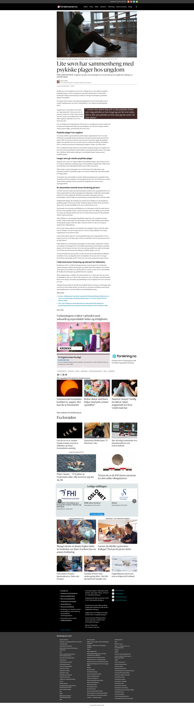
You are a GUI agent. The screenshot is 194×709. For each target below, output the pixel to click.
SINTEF (116, 652)
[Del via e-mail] (66, 374)
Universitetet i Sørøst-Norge (121, 687)
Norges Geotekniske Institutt (94, 674)
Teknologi (111, 7)
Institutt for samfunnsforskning (67, 679)
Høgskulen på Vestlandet (66, 674)
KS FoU (61, 681)
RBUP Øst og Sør (119, 643)
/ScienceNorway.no (121, 600)
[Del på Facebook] (58, 374)
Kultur (86, 7)
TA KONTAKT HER (63, 360)
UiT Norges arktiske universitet (122, 674)
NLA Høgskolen (91, 639)
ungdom (71, 371)
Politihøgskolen (119, 639)
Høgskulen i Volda (64, 672)
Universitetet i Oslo (119, 683)
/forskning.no (119, 593)
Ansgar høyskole (64, 639)
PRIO (116, 641)
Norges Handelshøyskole (93, 676)
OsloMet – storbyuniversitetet (94, 697)
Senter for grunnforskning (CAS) (123, 654)
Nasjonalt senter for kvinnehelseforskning (97, 661)
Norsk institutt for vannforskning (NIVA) (97, 695)
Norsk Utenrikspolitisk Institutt (95, 691)
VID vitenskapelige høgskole (122, 696)
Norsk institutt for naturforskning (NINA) (97, 693)
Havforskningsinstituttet (66, 666)
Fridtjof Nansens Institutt (66, 662)
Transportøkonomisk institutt (122, 672)
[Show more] (83, 367)
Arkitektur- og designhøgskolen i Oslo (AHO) (71, 641)
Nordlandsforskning (92, 671)
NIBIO (61, 693)
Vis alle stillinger (97, 514)
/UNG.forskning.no (121, 597)
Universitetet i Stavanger (121, 685)
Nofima (89, 667)
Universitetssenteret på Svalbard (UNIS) (124, 689)
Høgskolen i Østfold (64, 670)
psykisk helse (62, 371)
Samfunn (103, 7)
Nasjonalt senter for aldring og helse (96, 657)
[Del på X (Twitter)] (60, 374)
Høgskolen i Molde (64, 668)
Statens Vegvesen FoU (120, 662)
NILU (61, 699)
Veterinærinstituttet (119, 694)
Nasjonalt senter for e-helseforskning (96, 659)
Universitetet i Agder (120, 677)
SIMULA (117, 649)
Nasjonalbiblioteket (92, 651)
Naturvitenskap (121, 7)
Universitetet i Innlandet (120, 681)
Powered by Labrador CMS (97, 705)
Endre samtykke (66, 630)
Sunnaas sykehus (119, 666)
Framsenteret (63, 660)
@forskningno (119, 590)
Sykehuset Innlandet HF (120, 668)
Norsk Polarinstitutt (92, 684)
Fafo (61, 652)
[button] (128, 2)
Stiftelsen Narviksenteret (121, 664)
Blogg (130, 7)
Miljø (96, 7)
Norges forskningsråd (92, 678)
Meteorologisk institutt (65, 689)
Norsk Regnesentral (92, 686)
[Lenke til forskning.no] (68, 6)
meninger (84, 371)
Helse (91, 7)
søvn (105, 371)
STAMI (116, 660)
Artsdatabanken (63, 643)
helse (77, 371)
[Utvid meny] (136, 6)
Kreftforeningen (64, 683)
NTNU (88, 649)
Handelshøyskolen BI (65, 664)
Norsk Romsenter (91, 688)
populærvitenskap (95, 371)
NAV (61, 691)
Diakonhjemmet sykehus (66, 646)
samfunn (111, 371)
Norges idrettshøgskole (93, 682)
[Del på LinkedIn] (63, 374)
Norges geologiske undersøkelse (95, 680)
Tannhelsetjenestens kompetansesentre (124, 670)
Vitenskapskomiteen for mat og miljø (124, 698)
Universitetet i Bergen (120, 679)
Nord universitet (91, 669)
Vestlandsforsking (119, 692)
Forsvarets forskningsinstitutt (67, 657)
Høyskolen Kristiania (65, 677)
